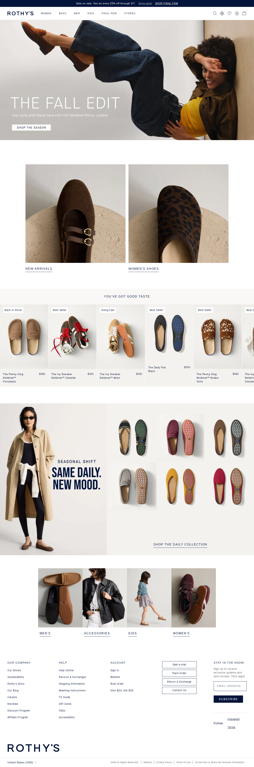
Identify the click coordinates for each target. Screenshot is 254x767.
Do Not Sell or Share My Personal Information (219, 762)
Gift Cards (65, 704)
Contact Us (179, 690)
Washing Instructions (72, 690)
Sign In (114, 670)
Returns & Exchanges (72, 677)
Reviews (12, 704)
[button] (46, 13)
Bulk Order (117, 684)
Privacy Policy (164, 762)
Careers (12, 697)
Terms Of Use (183, 762)
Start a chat (179, 664)
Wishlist (115, 677)
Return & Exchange (179, 682)
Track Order (179, 673)
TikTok (231, 727)
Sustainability (15, 677)
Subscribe (228, 699)
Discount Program (18, 710)
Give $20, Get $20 (122, 690)
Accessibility (67, 717)
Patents (148, 762)
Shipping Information (72, 684)
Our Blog (12, 690)
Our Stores (14, 670)
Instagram (234, 719)
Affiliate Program (17, 717)
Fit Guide (64, 697)
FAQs (62, 710)
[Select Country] (222, 13)
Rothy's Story (16, 684)
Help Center (66, 670)
